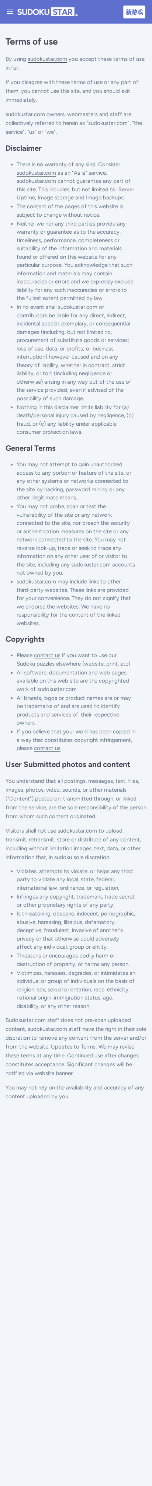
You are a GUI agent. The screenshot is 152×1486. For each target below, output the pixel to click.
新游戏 (134, 11)
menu (10, 11)
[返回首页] (45, 11)
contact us (47, 655)
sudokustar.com (47, 59)
